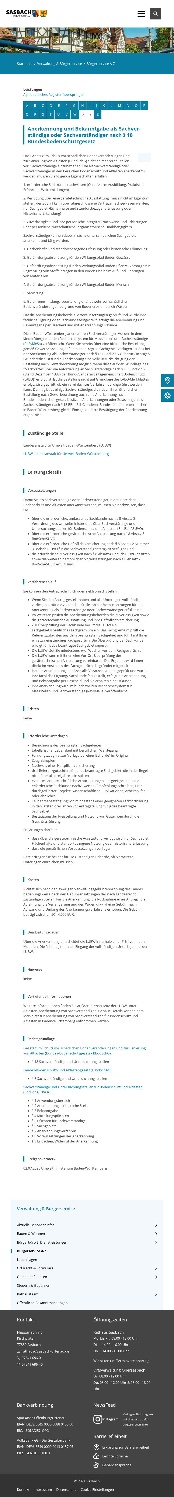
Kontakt (23, 1489)
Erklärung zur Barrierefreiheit (125, 1447)
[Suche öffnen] (155, 13)
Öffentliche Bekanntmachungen (42, 1303)
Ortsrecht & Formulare (35, 1268)
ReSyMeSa (32, 343)
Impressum (43, 1489)
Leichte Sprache (115, 1456)
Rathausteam (27, 1294)
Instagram (110, 1419)
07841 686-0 (31, 1357)
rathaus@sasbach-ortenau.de (45, 1351)
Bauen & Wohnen (31, 1234)
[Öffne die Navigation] (141, 13)
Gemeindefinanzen (32, 1277)
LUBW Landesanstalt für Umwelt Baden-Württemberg (66, 453)
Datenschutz (66, 1489)
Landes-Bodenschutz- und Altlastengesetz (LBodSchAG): (67, 1070)
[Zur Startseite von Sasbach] (26, 13)
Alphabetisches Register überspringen (53, 94)
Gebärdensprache (116, 1465)
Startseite (24, 63)
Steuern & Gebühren (33, 1285)
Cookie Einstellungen (97, 1489)
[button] (167, 380)
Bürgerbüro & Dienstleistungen (42, 1242)
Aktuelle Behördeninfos (35, 1225)
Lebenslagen (27, 1260)
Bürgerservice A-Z (31, 1251)
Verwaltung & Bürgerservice (59, 63)
